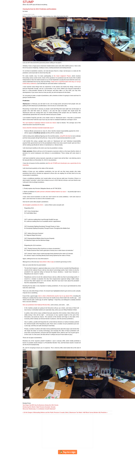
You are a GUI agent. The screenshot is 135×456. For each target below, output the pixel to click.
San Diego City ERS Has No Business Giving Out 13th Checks (40, 405)
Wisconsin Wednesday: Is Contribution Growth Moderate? (39, 409)
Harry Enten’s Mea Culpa (46, 262)
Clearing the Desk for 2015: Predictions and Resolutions (39, 9)
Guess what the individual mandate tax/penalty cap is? (38, 128)
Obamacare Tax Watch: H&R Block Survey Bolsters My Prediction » (88, 412)
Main (66, 412)
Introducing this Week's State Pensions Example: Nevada (39, 407)
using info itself (65, 136)
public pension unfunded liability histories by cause (51, 191)
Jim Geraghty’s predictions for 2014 (33, 205)
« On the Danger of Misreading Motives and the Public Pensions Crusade (44, 412)
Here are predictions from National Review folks (36, 305)
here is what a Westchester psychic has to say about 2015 (55, 296)
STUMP (28, 2)
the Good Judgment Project (62, 76)
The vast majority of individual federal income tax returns (39, 122)
